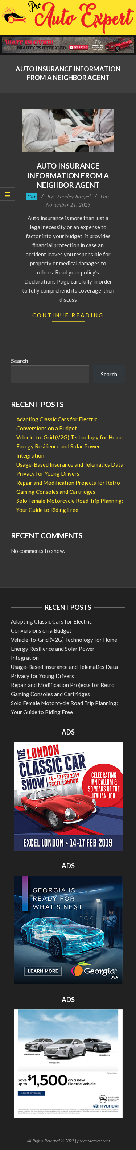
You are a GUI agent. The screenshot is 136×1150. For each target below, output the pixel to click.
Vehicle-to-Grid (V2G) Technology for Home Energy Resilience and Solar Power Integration (69, 446)
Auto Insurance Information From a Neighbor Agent (68, 175)
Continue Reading (68, 315)
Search (19, 360)
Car (31, 196)
